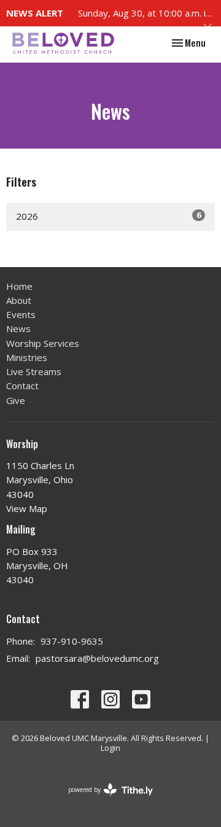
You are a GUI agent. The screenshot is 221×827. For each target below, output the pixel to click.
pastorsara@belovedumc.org (97, 658)
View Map (26, 508)
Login (110, 747)
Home (19, 286)
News (18, 328)
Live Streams (33, 371)
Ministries (26, 357)
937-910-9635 (72, 641)
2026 (108, 215)
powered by (104, 800)
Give (15, 400)
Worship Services (42, 343)
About (18, 300)
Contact (22, 385)
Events (21, 314)
